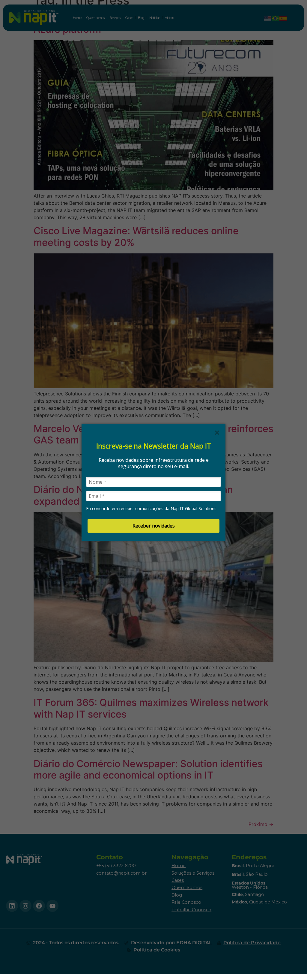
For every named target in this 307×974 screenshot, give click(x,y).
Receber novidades (154, 525)
